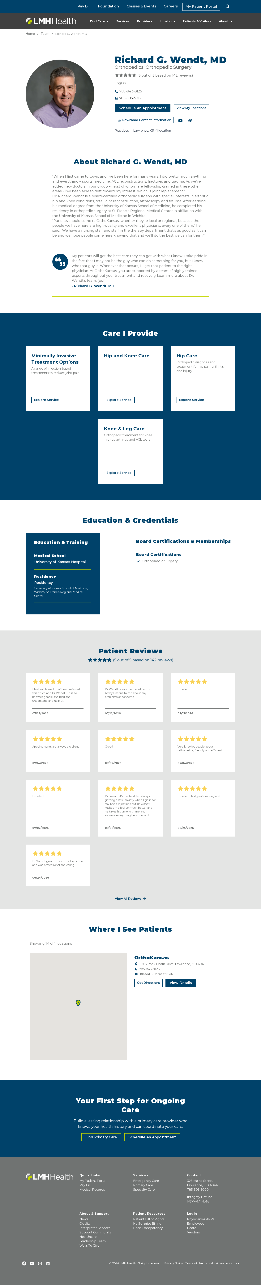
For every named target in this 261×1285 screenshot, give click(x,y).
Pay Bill (84, 6)
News (83, 1219)
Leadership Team (92, 1241)
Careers (171, 6)
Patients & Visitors (197, 21)
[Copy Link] (190, 121)
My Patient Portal (201, 6)
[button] (227, 7)
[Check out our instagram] (39, 1264)
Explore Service (46, 400)
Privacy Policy (173, 1263)
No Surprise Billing (147, 1223)
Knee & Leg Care (124, 428)
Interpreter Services (94, 1228)
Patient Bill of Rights (148, 1219)
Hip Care (187, 355)
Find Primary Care (101, 1137)
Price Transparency (148, 1228)
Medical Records (92, 1189)
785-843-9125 (149, 969)
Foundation (108, 6)
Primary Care (143, 1185)
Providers (144, 21)
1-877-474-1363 (198, 1201)
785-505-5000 (198, 1189)
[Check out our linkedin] (47, 1264)
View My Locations (191, 108)
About (224, 21)
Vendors (193, 1232)
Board (191, 1228)
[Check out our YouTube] (180, 121)
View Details (181, 983)
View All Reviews (128, 899)
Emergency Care (146, 1181)
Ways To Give (89, 1245)
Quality (85, 1223)
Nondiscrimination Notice (222, 1263)
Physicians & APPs (200, 1219)
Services (122, 21)
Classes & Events (141, 6)
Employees (195, 1223)
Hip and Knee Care (127, 355)
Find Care (97, 21)
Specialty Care (144, 1189)
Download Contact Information (146, 120)
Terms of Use (194, 1263)
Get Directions (148, 983)
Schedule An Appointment (142, 108)
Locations (167, 21)
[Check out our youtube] (31, 1264)
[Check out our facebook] (24, 1264)
